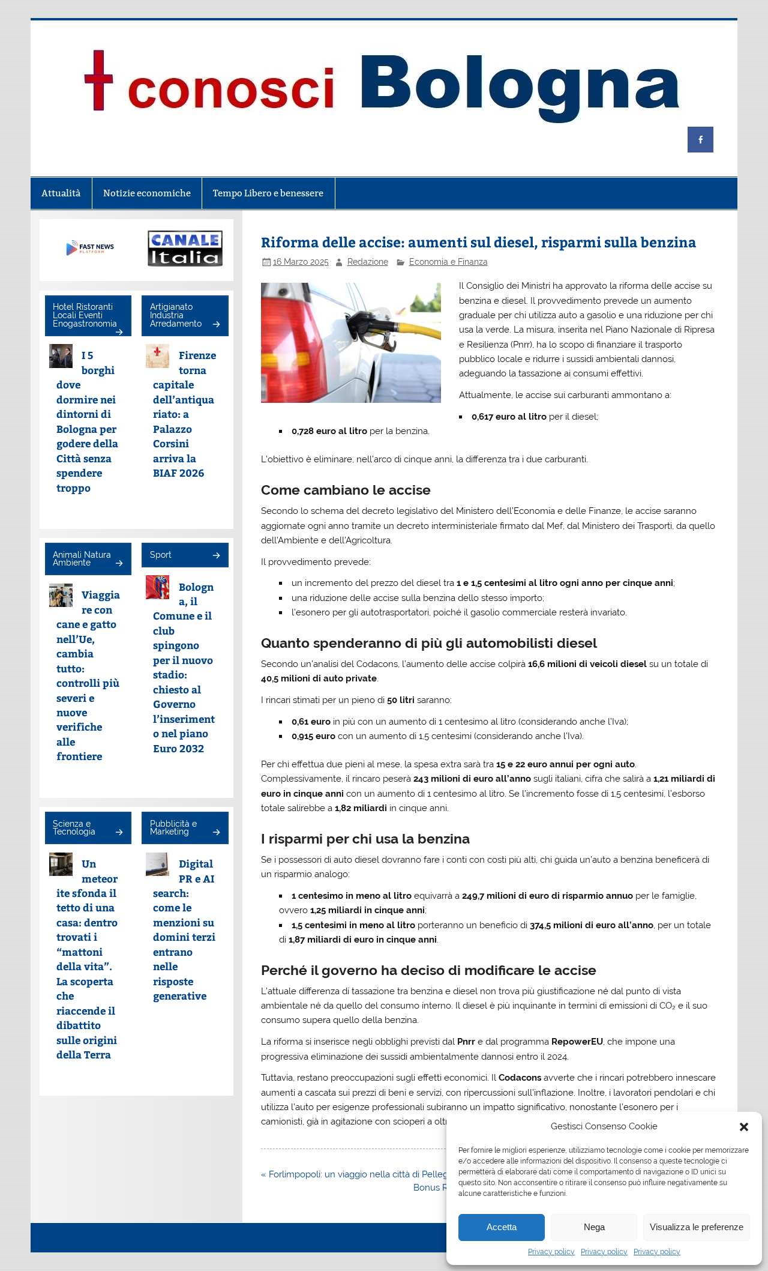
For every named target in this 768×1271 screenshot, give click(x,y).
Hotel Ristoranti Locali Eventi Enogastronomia (85, 315)
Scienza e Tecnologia (74, 828)
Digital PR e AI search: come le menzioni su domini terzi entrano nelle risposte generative (184, 929)
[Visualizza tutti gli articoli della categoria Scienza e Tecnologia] (118, 833)
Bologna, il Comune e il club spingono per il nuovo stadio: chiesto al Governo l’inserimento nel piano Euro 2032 (184, 667)
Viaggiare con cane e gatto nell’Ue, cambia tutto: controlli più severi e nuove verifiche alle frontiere (88, 675)
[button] (744, 1127)
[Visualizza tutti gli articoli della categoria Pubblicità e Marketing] (216, 833)
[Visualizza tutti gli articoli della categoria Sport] (216, 556)
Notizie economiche (147, 193)
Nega (594, 1227)
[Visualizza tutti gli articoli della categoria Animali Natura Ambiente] (118, 564)
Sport (161, 555)
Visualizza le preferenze (696, 1227)
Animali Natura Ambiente (82, 559)
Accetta (502, 1227)
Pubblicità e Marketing (173, 828)
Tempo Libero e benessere (268, 193)
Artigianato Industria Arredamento (176, 315)
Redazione (367, 262)
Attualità (60, 193)
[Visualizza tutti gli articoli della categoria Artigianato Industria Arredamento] (216, 325)
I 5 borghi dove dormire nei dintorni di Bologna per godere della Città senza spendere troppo (87, 421)
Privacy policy (551, 1252)
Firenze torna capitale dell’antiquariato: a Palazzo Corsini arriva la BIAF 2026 (184, 414)
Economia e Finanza (448, 262)
